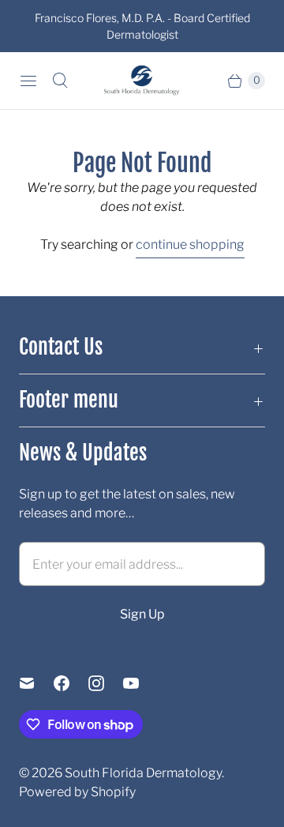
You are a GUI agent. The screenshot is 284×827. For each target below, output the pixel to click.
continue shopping (190, 244)
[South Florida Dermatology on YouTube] (140, 683)
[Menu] (28, 81)
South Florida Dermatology (143, 772)
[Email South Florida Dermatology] (36, 683)
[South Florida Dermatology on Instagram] (105, 683)
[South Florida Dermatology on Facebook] (71, 683)
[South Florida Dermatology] (142, 81)
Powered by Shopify (77, 791)
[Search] (60, 81)
